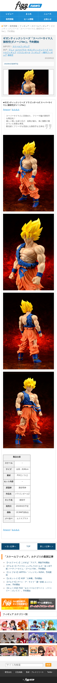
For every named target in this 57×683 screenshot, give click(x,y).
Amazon (6, 110)
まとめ (28, 14)
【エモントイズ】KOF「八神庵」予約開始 (24, 578)
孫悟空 (10, 55)
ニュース (47, 14)
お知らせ (47, 19)
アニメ (11, 50)
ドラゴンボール (23, 52)
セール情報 (28, 19)
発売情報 (9, 19)
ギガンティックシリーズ (37, 50)
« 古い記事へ (10, 546)
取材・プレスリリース (35, 672)
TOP (5, 26)
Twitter (49, 672)
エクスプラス (21, 50)
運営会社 (8, 672)
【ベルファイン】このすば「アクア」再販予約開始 (28, 562)
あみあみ (15, 110)
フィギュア (24, 26)
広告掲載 (18, 672)
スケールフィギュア (40, 26)
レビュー (9, 14)
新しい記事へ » (46, 546)
